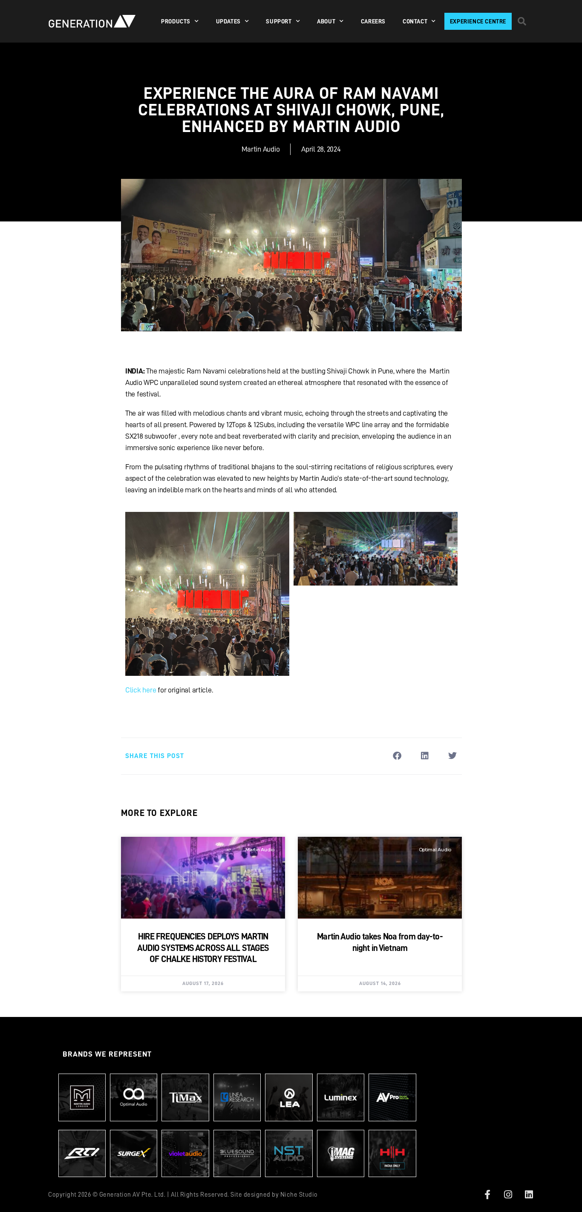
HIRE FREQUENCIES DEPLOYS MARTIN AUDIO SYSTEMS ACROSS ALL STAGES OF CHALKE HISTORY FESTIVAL (203, 948)
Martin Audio (261, 149)
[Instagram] (508, 1194)
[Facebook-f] (487, 1194)
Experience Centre (478, 21)
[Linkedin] (528, 1194)
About (326, 21)
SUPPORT (278, 21)
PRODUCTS (175, 21)
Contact (415, 21)
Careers (373, 21)
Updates (228, 21)
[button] (521, 21)
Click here (140, 690)
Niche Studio (299, 1195)
